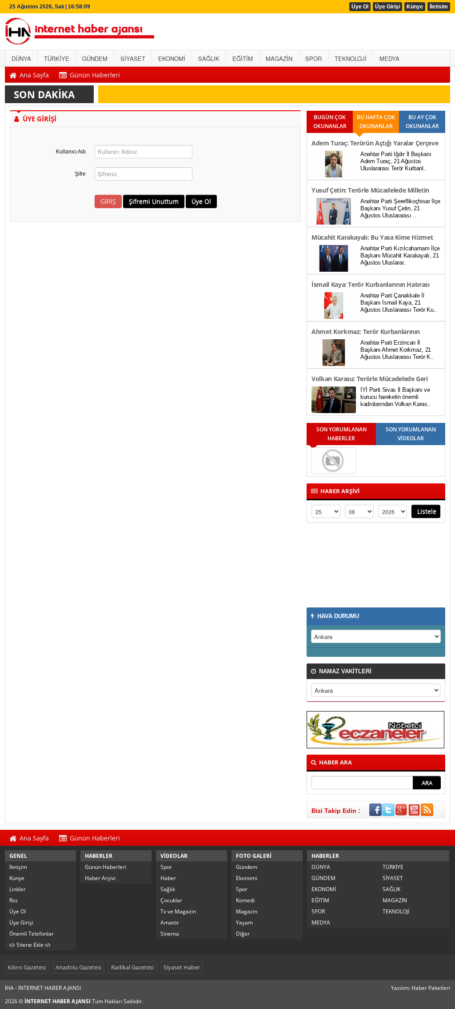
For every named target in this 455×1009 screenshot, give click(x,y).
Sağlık (167, 889)
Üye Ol (359, 7)
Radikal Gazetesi (132, 967)
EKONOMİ (323, 889)
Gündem (246, 867)
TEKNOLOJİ (396, 911)
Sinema (169, 933)
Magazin (246, 911)
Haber (168, 878)
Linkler (17, 889)
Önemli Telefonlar (31, 933)
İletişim (18, 867)
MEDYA (320, 922)
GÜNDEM (323, 878)
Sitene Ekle (30, 945)
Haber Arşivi (100, 878)
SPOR (318, 911)
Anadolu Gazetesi (78, 967)
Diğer (243, 933)
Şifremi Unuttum (154, 201)
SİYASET (393, 878)
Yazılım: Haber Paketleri (420, 988)
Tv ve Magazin (178, 911)
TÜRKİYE (393, 867)
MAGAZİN (395, 900)
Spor (166, 867)
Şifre (80, 174)
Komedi (245, 900)
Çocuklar (171, 900)
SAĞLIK (391, 889)
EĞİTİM (320, 900)
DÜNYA (320, 867)
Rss (13, 900)
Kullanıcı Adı (71, 152)
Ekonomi (246, 878)
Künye (415, 7)
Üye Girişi (387, 7)
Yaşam (244, 922)
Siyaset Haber (182, 967)
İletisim (439, 7)
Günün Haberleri (105, 867)
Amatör (169, 922)
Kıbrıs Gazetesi (27, 967)
